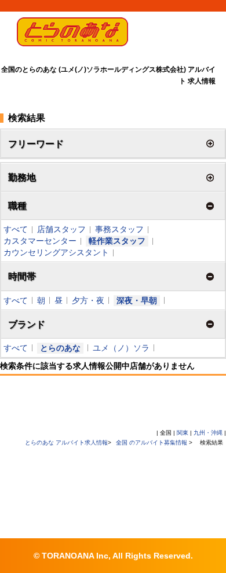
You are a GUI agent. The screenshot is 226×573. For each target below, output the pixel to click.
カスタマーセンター (39, 240)
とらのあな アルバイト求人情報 (66, 442)
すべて (15, 229)
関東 (182, 432)
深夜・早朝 (136, 300)
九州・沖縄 (208, 432)
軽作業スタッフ (117, 240)
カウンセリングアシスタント (56, 252)
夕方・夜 (88, 300)
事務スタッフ (119, 229)
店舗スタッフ (61, 229)
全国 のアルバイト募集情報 (152, 442)
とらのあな (60, 347)
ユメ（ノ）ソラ (121, 347)
